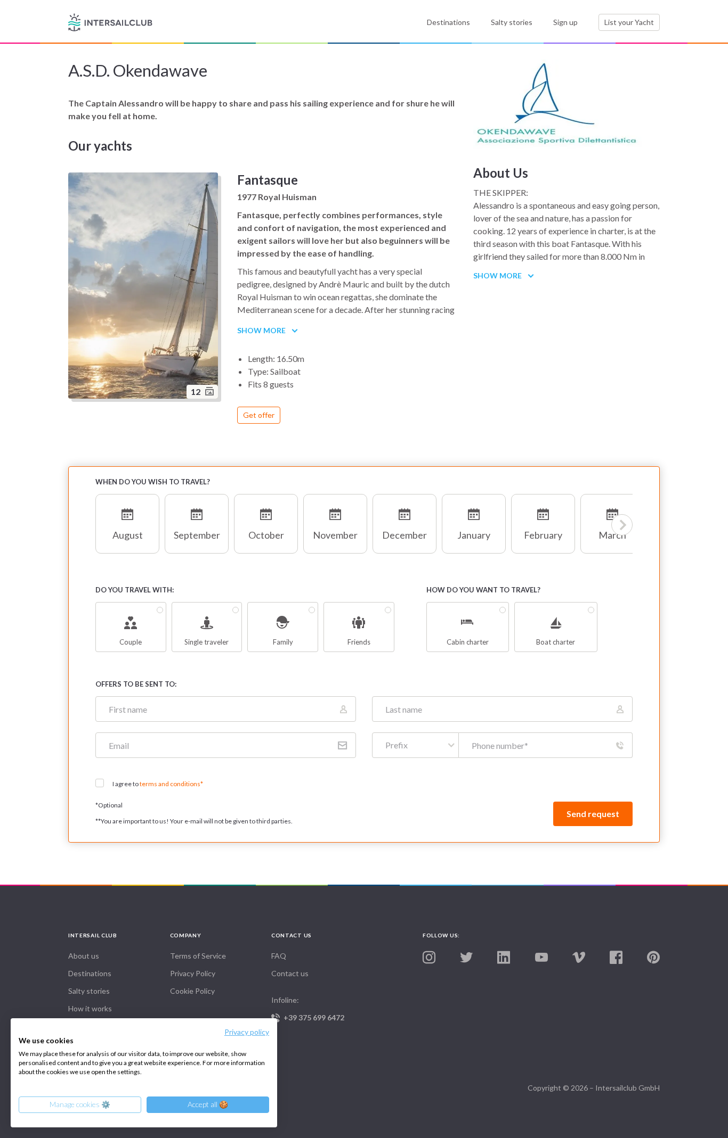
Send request (593, 814)
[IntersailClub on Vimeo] (578, 957)
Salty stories (511, 22)
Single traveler (206, 642)
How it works (90, 1008)
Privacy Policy (192, 973)
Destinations (448, 22)
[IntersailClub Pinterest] (653, 957)
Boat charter (555, 642)
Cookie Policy (192, 990)
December (404, 535)
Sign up (565, 22)
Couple (130, 642)
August (127, 535)
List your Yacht (629, 22)
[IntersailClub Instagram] (429, 957)
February (543, 535)
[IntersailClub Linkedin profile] (503, 957)
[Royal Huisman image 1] (144, 287)
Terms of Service (198, 955)
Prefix (396, 745)
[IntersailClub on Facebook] (616, 957)
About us (83, 955)
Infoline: (307, 1008)
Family (283, 642)
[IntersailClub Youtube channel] (541, 957)
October (266, 535)
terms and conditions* (171, 784)
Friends (358, 642)
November (335, 535)
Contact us (290, 973)
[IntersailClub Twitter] (466, 957)
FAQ (278, 955)
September (197, 535)
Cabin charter (468, 642)
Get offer (258, 414)
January (473, 535)
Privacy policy (246, 1031)
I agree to (157, 784)
